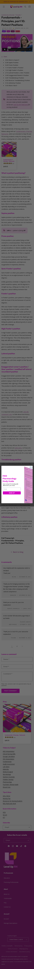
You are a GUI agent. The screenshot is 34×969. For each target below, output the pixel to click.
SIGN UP (12, 493)
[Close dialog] (31, 467)
